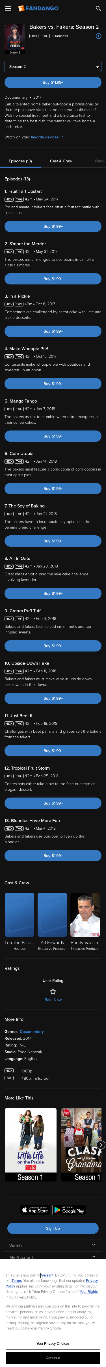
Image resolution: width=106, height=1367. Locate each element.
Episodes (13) (20, 161)
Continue (53, 1358)
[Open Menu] (8, 8)
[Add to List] (98, 36)
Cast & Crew (61, 161)
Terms (17, 1280)
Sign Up (53, 1228)
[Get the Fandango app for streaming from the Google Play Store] (69, 1211)
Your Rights (89, 1291)
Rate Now (53, 999)
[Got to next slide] (101, 1145)
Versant (47, 1275)
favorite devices (45, 137)
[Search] (98, 8)
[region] (53, 1313)
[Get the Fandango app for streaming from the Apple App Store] (35, 1211)
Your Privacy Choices (53, 1343)
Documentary (32, 1031)
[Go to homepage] (39, 8)
